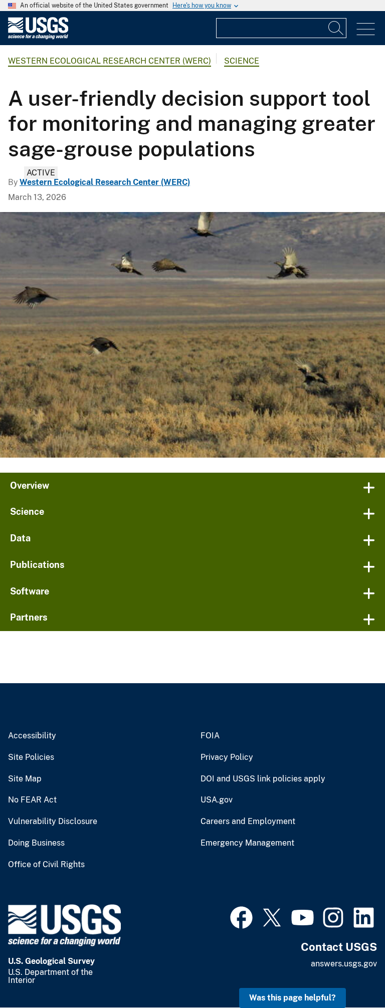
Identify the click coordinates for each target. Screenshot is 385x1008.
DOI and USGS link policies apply (263, 778)
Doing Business (36, 843)
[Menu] (365, 29)
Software (29, 591)
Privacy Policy (227, 757)
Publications (37, 564)
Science (241, 61)
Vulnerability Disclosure (52, 821)
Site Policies (31, 757)
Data (20, 538)
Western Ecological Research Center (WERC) (109, 61)
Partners (29, 617)
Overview (29, 485)
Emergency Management (247, 843)
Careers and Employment (248, 821)
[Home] (38, 37)
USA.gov (217, 799)
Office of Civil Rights (46, 864)
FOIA (210, 735)
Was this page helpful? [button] (292, 997)
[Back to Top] (348, 971)
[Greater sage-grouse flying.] (192, 335)
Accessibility (32, 735)
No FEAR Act (32, 799)
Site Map (25, 778)
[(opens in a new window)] (241, 916)
